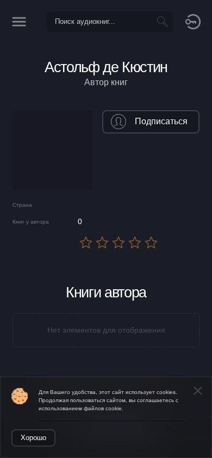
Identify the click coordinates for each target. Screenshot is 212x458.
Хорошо (33, 438)
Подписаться (161, 121)
